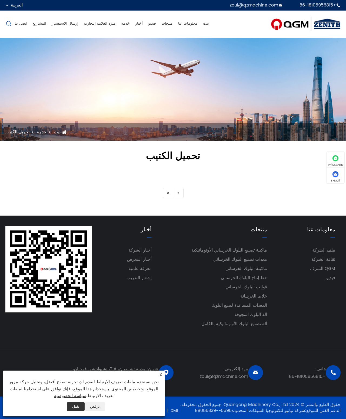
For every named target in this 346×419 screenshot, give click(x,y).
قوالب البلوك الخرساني (246, 287)
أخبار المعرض (139, 259)
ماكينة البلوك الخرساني (246, 268)
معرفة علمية (140, 268)
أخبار (139, 23)
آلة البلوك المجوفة (250, 314)
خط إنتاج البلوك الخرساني (244, 277)
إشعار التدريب (139, 277)
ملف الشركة (323, 250)
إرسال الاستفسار (65, 23)
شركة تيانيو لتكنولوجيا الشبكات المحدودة (268, 410)
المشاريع (39, 23)
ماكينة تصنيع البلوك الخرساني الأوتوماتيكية (229, 250)
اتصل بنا (21, 23)
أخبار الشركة (140, 250)
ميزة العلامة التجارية (100, 23)
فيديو (152, 23)
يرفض (95, 406)
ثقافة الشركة (323, 259)
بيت (206, 23)
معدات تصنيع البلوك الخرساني (240, 259)
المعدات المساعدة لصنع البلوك (239, 305)
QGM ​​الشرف (322, 268)
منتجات (167, 23)
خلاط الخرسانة (253, 296)
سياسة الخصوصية (70, 395)
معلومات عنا (188, 23)
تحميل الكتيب (17, 132)
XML (175, 410)
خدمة (125, 23)
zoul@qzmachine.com (254, 5)
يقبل (75, 406)
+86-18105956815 (318, 5)
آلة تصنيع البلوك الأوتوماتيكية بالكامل (234, 323)
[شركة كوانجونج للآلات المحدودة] (306, 23)
